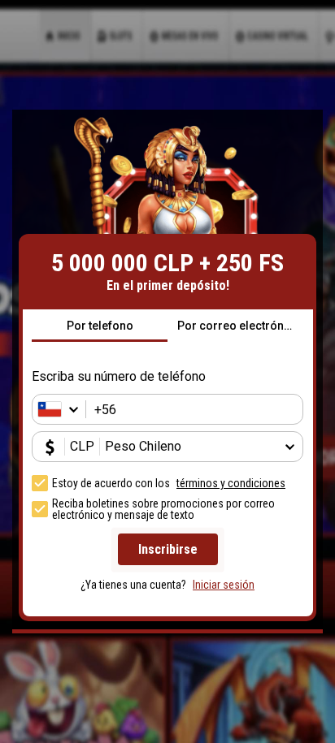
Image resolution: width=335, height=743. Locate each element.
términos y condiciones (230, 483)
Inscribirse (168, 549)
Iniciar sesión (224, 584)
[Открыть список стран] (63, 409)
